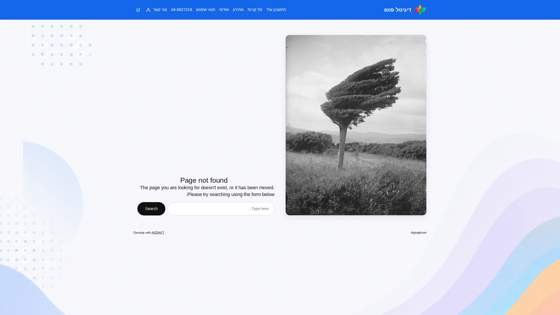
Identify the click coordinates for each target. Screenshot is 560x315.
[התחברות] (148, 10)
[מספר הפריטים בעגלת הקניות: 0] (138, 10)
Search (151, 208)
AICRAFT (158, 232)
